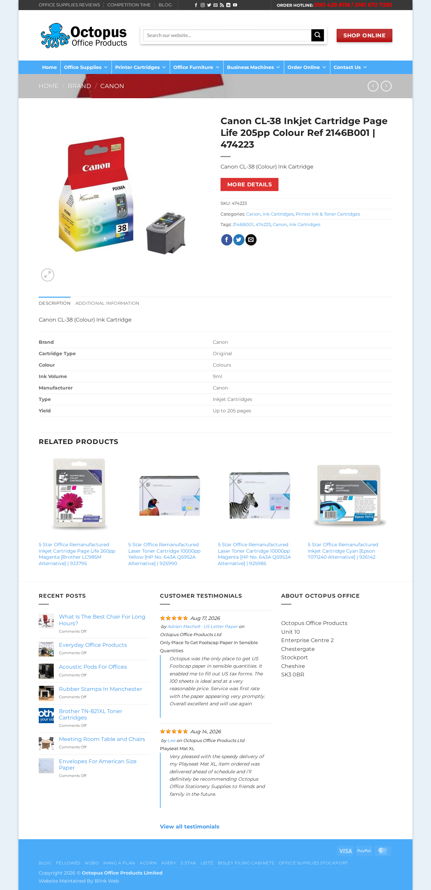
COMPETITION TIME (129, 4)
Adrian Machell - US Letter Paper (202, 626)
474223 (263, 224)
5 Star (188, 862)
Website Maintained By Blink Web (79, 881)
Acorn (148, 862)
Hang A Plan (119, 862)
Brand (79, 86)
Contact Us (347, 67)
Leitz (207, 862)
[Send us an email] (215, 5)
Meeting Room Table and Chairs (102, 739)
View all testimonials (190, 826)
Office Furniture (193, 67)
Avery (168, 862)
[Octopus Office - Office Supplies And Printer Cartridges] (84, 35)
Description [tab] (55, 303)
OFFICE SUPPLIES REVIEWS (69, 4)
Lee (171, 740)
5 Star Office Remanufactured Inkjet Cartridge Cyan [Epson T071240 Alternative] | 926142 (343, 551)
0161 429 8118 (332, 5)
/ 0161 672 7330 (371, 5)
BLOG (165, 4)
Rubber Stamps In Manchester (100, 689)
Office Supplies (82, 67)
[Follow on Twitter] (209, 5)
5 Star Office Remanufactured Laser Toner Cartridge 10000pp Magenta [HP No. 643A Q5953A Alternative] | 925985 (254, 554)
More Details (249, 184)
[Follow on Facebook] (196, 5)
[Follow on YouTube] (235, 5)
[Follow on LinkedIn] (228, 5)
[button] (47, 275)
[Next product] (373, 86)
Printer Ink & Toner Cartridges (328, 214)
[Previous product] (386, 86)
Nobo (92, 862)
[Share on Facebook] (226, 240)
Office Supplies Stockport (313, 862)
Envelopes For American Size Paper (98, 764)
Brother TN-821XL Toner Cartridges (90, 714)
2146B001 (243, 224)
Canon (112, 86)
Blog (45, 862)
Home (49, 67)
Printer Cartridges (137, 67)
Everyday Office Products (93, 645)
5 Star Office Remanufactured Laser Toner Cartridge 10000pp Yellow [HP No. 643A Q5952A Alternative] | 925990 (164, 554)
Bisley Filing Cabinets (246, 862)
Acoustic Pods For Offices (93, 667)
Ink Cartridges (278, 214)
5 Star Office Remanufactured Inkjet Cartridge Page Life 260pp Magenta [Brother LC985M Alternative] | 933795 (77, 554)
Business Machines (250, 67)
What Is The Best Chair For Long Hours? (102, 620)
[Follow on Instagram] (203, 5)
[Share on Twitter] (238, 240)
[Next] (390, 517)
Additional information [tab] (107, 303)
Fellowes (68, 862)
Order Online (304, 67)
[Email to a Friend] (251, 240)
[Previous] (39, 517)
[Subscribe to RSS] (222, 5)
